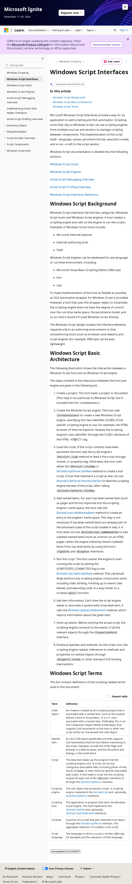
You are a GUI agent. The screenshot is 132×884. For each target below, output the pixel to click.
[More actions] (126, 61)
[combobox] (23, 65)
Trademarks (28, 881)
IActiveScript (101, 792)
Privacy (79, 876)
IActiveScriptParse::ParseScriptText (79, 481)
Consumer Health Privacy (104, 876)
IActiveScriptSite (75, 809)
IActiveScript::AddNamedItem (76, 513)
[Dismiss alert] (125, 7)
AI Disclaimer (10, 876)
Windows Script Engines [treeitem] (21, 91)
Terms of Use (10, 881)
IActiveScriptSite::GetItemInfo (87, 610)
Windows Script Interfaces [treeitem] (22, 79)
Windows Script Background (69, 97)
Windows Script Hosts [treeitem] (19, 85)
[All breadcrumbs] (53, 61)
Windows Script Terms (65, 106)
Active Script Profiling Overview (70, 187)
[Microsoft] (6, 30)
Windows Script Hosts (64, 164)
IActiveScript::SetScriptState (74, 573)
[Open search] (115, 30)
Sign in (124, 30)
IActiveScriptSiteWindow (80, 813)
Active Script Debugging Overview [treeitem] (21, 100)
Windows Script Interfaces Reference (74, 195)
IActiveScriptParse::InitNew (74, 471)
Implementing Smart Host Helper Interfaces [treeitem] (22, 110)
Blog (49, 876)
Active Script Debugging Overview (72, 179)
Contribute (64, 876)
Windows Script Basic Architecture (72, 102)
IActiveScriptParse (91, 782)
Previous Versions (32, 876)
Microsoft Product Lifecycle (30, 44)
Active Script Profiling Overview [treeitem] (25, 119)
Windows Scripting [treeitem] (18, 72)
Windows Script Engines (65, 172)
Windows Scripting (70, 61)
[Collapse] (43, 58)
